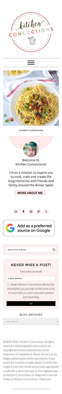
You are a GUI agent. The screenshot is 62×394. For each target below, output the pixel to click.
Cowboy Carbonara (31, 130)
